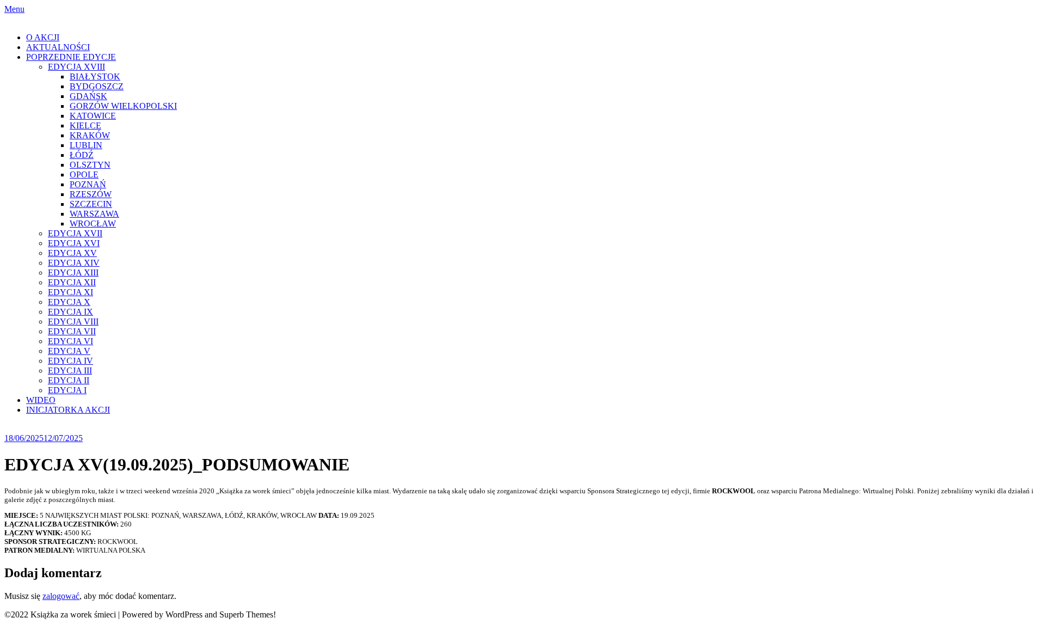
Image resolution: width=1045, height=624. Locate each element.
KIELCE (85, 125)
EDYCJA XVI (74, 243)
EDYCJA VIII (73, 321)
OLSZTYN (90, 164)
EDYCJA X (69, 302)
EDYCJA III (70, 370)
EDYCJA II (68, 380)
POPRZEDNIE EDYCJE (71, 57)
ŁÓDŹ (82, 155)
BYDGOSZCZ (97, 86)
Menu (14, 9)
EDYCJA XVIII (76, 66)
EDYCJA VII (72, 331)
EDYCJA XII (72, 282)
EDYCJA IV (70, 360)
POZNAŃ (88, 184)
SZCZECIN (91, 204)
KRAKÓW (90, 135)
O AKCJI (42, 37)
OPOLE (84, 174)
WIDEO (41, 400)
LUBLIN (86, 145)
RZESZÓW (91, 194)
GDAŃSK (88, 96)
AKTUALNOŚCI (58, 47)
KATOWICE (93, 115)
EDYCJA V (69, 351)
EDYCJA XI (70, 292)
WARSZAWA (94, 213)
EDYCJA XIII (73, 272)
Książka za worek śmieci (47, 18)
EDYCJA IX (70, 311)
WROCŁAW (93, 223)
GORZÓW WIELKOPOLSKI (123, 106)
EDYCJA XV (72, 253)
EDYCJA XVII (75, 233)
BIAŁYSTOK (95, 76)
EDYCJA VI (70, 341)
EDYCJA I (67, 390)
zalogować (60, 596)
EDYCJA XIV (74, 262)
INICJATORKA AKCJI (68, 409)
